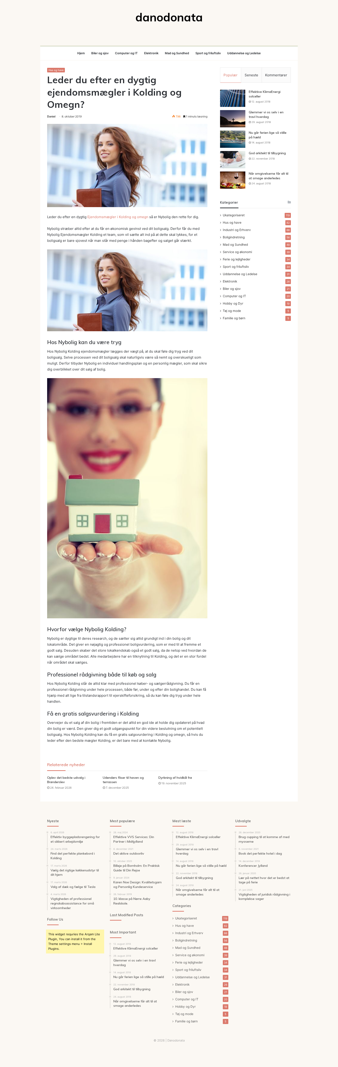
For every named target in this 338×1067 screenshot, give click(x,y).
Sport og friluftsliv (208, 53)
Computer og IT (126, 53)
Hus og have (56, 70)
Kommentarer (276, 75)
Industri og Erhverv (237, 230)
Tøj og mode (232, 311)
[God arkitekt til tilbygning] (232, 159)
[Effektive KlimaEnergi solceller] (232, 98)
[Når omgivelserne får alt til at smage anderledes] (232, 180)
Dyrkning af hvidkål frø (175, 778)
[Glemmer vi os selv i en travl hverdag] (232, 118)
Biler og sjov (100, 53)
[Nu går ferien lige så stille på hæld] (232, 139)
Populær (230, 75)
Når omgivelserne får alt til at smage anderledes (268, 175)
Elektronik (151, 53)
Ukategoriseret (234, 215)
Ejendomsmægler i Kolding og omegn (117, 217)
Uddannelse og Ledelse (244, 53)
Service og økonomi (237, 252)
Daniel (51, 116)
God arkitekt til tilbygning (267, 153)
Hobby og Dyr (233, 303)
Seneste (251, 75)
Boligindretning (234, 237)
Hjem (81, 53)
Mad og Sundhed (177, 53)
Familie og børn (234, 318)
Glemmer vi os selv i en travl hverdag (266, 114)
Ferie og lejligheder (236, 259)
